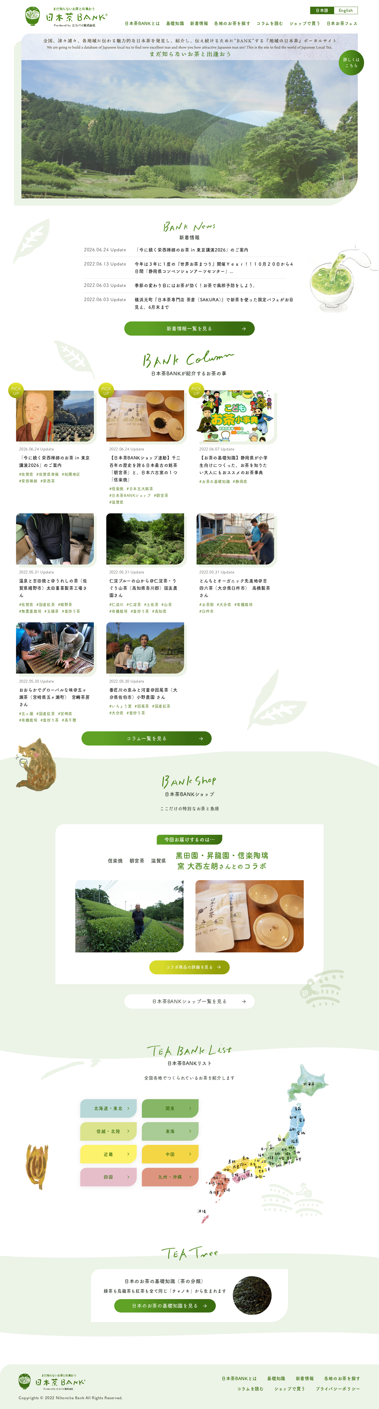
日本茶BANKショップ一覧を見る (189, 1001)
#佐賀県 (26, 474)
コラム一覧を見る (146, 738)
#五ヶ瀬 (26, 714)
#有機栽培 (118, 611)
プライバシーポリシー (338, 1389)
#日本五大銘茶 (140, 489)
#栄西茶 (47, 481)
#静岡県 (240, 481)
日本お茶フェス (342, 23)
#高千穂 (69, 720)
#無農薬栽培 (30, 611)
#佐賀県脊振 (47, 474)
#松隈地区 (71, 474)
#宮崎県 (65, 714)
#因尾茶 (142, 706)
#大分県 (224, 604)
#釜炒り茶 (71, 611)
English (346, 10)
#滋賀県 (116, 502)
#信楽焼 (116, 489)
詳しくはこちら (351, 63)
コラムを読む (269, 23)
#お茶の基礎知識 (214, 481)
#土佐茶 (151, 604)
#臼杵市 (206, 611)
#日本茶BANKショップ (130, 495)
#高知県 (159, 611)
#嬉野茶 (65, 604)
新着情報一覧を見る (189, 328)
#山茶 (166, 604)
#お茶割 (206, 604)
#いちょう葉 (120, 706)
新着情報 (199, 23)
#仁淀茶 (134, 604)
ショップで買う (305, 23)
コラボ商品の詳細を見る (189, 967)
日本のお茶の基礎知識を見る (165, 1305)
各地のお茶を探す (232, 23)
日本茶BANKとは (142, 23)
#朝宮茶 (161, 495)
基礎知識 (175, 23)
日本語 (322, 10)
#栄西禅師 (28, 481)
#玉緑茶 (51, 611)
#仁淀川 (116, 604)
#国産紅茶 (45, 604)
